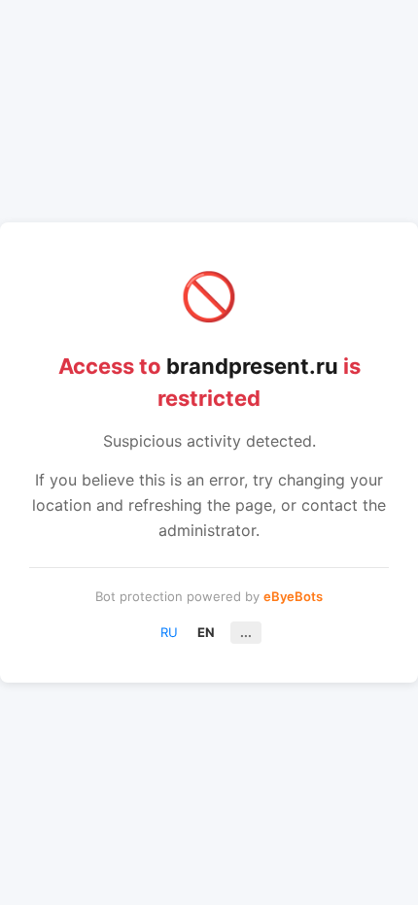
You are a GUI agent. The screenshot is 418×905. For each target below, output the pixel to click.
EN (206, 632)
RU (169, 632)
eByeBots (293, 596)
